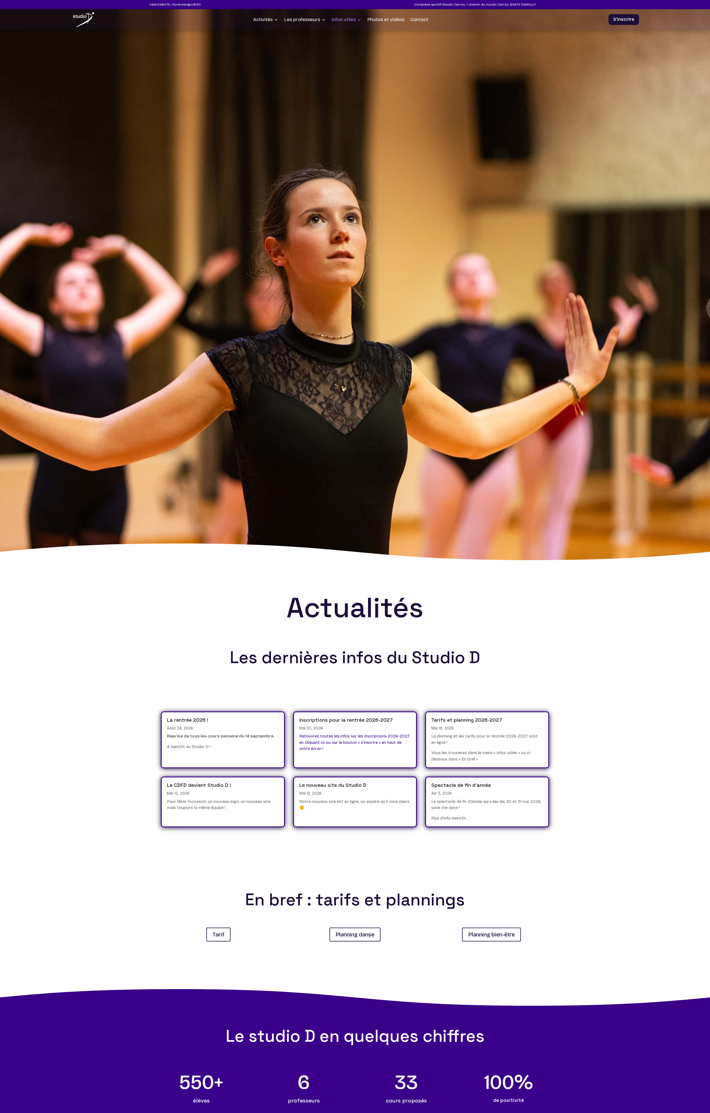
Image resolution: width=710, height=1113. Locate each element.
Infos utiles (344, 19)
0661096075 (159, 4)
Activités (263, 19)
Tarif (218, 934)
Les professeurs (302, 19)
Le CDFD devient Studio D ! (199, 785)
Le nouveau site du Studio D (332, 785)
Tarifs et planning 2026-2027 (466, 720)
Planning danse (355, 934)
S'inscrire (623, 19)
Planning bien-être (491, 934)
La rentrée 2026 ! (187, 720)
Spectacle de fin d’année (461, 785)
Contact (419, 19)
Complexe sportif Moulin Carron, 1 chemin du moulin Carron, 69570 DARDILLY (475, 4)
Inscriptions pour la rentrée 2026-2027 (346, 720)
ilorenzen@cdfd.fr (187, 4)
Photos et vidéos (385, 19)
